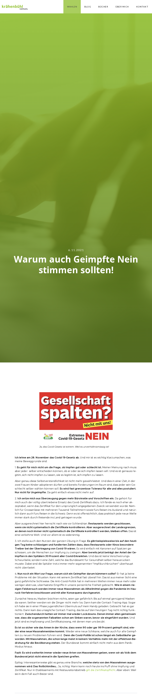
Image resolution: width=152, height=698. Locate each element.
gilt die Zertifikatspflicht (100, 670)
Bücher (103, 6)
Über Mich (122, 6)
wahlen (72, 6)
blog (87, 6)
